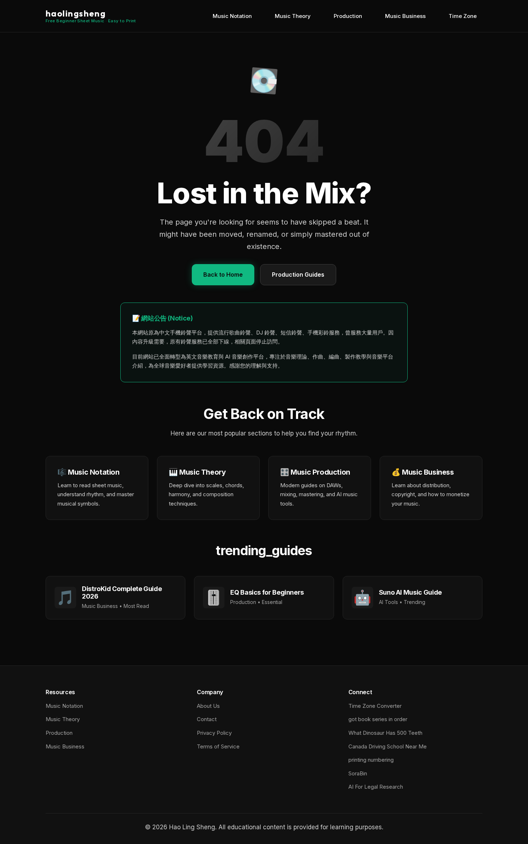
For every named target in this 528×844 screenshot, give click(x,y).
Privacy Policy (214, 732)
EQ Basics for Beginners (267, 592)
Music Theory (293, 16)
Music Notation (232, 16)
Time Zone (463, 16)
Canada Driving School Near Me (387, 746)
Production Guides (298, 274)
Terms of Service (218, 746)
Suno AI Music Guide (410, 592)
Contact (207, 719)
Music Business (405, 16)
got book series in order (377, 719)
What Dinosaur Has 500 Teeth (385, 732)
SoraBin (357, 773)
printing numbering (371, 759)
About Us (208, 705)
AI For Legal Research (375, 786)
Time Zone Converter (375, 705)
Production (348, 16)
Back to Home (223, 274)
